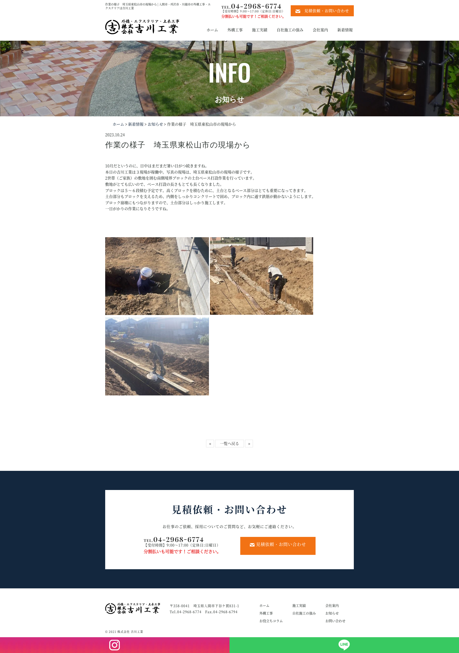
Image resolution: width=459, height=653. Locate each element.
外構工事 (235, 30)
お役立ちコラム (271, 620)
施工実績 (259, 30)
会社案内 (320, 30)
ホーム (212, 30)
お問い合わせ (335, 620)
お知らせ (155, 124)
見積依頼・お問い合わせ (324, 10)
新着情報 (345, 30)
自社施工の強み (290, 30)
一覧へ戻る (229, 443)
